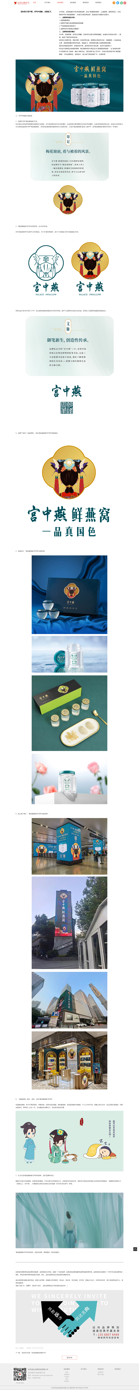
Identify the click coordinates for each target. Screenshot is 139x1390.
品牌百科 (100, 1372)
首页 (34, 2)
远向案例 (60, 2)
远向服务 (73, 2)
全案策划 (66, 1374)
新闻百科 (86, 2)
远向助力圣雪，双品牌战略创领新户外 (34, 1353)
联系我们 (99, 2)
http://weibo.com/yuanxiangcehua (42, 1375)
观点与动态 (100, 1374)
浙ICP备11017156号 (82, 1388)
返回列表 (69, 1357)
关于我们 (47, 2)
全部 (66, 1372)
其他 (66, 1379)
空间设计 (66, 1381)
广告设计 (66, 1376)
